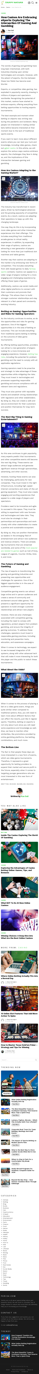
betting (5, 784)
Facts (5, 1222)
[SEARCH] (32, 3)
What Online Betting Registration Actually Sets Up (24, 1100)
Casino (3, 865)
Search (36, 1060)
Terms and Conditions (18, 1369)
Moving (5, 1253)
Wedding (6, 1283)
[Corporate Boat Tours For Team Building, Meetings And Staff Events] (5, 1132)
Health (5, 1234)
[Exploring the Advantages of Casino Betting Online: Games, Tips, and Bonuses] (19, 852)
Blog (4, 1204)
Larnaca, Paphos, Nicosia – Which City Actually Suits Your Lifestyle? (24, 1121)
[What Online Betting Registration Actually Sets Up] (5, 1102)
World (5, 1285)
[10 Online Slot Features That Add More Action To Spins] (19, 998)
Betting (4, 832)
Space (5, 1271)
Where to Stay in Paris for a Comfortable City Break (22, 1160)
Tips (4, 1279)
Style (4, 1275)
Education (6, 1216)
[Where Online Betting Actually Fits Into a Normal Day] (19, 962)
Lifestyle (6, 1248)
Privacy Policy (15, 1371)
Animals (5, 1200)
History (5, 1236)
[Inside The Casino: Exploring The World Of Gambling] (19, 819)
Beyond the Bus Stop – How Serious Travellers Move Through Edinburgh (24, 1181)
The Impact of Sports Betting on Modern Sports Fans (24, 1141)
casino (13, 784)
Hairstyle (6, 1232)
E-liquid (5, 1214)
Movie (5, 1250)
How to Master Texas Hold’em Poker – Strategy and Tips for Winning (19, 1046)
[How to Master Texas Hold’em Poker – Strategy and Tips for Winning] (19, 1033)
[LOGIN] (29, 3)
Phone (5, 1261)
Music (5, 1255)
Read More (15, 1104)
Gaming (31, 784)
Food (4, 1226)
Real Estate (7, 1265)
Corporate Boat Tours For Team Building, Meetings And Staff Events (24, 1131)
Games (5, 1228)
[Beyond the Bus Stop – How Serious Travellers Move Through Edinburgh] (5, 1182)
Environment (7, 1220)
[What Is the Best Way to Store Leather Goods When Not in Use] (5, 1151)
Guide (5, 1230)
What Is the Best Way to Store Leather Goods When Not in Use (24, 1151)
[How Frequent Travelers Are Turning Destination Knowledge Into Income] (19, 1084)
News (5, 1257)
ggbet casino (10, 148)
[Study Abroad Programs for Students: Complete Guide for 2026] (5, 1170)
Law (4, 1246)
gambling (22, 784)
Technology (7, 1277)
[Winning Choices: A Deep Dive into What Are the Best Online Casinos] (19, 920)
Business (6, 1208)
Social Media (7, 1269)
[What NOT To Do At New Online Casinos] (19, 887)
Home (5, 1240)
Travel (4, 1084)
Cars (4, 1210)
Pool (4, 1263)
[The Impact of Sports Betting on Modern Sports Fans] (5, 1142)
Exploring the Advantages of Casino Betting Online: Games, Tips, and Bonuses (18, 870)
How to (5, 1242)
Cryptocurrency (8, 1212)
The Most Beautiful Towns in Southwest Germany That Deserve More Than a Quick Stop (24, 1111)
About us (30, 1369)
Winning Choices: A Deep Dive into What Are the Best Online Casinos (17, 937)
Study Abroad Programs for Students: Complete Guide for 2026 (23, 1170)
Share (3, 37)
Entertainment (8, 1218)
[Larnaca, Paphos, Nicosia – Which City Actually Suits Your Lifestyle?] (5, 1122)
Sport (5, 1273)
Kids (4, 1244)
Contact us (25, 1371)
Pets (4, 1259)
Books (5, 1206)
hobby (5, 1238)
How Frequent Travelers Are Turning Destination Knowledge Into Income (23, 1337)
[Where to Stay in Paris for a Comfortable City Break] (5, 1160)
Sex (4, 1267)
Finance (5, 1224)
